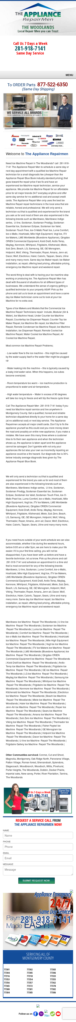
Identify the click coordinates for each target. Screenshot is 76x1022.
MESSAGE (8, 864)
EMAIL (6, 852)
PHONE (7, 841)
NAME (6, 830)
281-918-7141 (30, 48)
